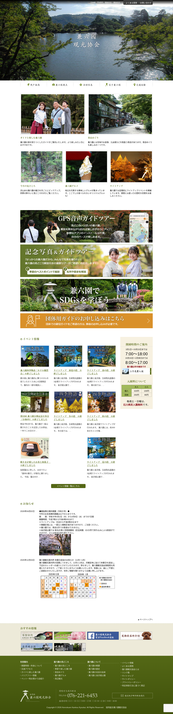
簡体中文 (108, 3)
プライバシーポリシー (131, 682)
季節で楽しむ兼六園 (63, 669)
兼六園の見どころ (62, 666)
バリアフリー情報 (28, 675)
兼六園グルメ (71, 186)
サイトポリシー (128, 679)
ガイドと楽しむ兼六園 (31, 138)
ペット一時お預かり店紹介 (32, 679)
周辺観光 (58, 679)
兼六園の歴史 (94, 669)
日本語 (93, 3)
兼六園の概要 (94, 666)
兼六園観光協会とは (130, 669)
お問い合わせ (145, 3)
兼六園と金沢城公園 (97, 675)
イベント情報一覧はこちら (68, 486)
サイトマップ (127, 676)
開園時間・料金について (31, 666)
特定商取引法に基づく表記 (133, 685)
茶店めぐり (93, 138)
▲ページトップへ (145, 619)
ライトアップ (116, 186)
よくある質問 (131, 3)
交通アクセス (27, 669)
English (100, 2)
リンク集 (126, 672)
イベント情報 (127, 663)
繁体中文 (117, 3)
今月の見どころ (27, 186)
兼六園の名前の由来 (97, 672)
